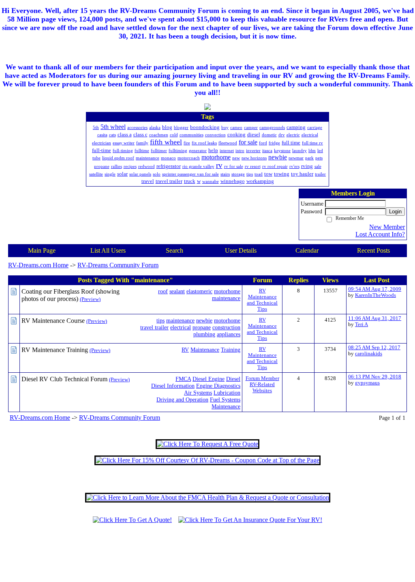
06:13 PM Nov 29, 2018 (374, 377)
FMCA (183, 379)
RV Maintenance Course (53, 320)
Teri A (361, 324)
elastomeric (199, 291)
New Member (387, 226)
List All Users (108, 250)
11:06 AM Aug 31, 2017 (374, 318)
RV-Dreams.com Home (38, 265)
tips (160, 320)
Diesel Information (173, 385)
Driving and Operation (182, 399)
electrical (180, 327)
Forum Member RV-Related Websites (262, 384)
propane (202, 327)
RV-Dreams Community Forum (117, 265)
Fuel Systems (225, 399)
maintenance (226, 298)
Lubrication (227, 392)
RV (185, 349)
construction (226, 327)
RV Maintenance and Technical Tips (262, 300)
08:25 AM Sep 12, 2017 (374, 347)
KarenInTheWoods (375, 295)
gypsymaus (367, 383)
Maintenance (204, 349)
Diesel (233, 379)
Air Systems (198, 392)
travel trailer (154, 327)
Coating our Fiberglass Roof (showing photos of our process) (70, 295)
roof (163, 291)
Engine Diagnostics (218, 385)
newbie (204, 320)
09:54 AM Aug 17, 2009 (374, 289)
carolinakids (368, 354)
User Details (241, 250)
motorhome (227, 291)
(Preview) (90, 299)
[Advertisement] (207, 556)
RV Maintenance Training (54, 349)
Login (395, 211)
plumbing (204, 334)
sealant (177, 291)
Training (230, 349)
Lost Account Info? (380, 234)
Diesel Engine (209, 379)
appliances (228, 334)
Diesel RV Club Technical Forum (64, 379)
